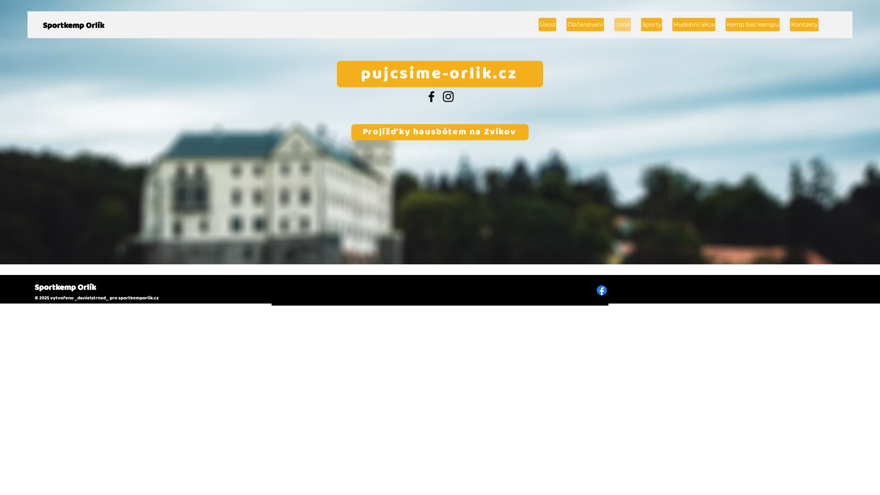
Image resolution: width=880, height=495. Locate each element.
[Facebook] (431, 96)
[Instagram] (448, 96)
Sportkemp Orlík (73, 25)
